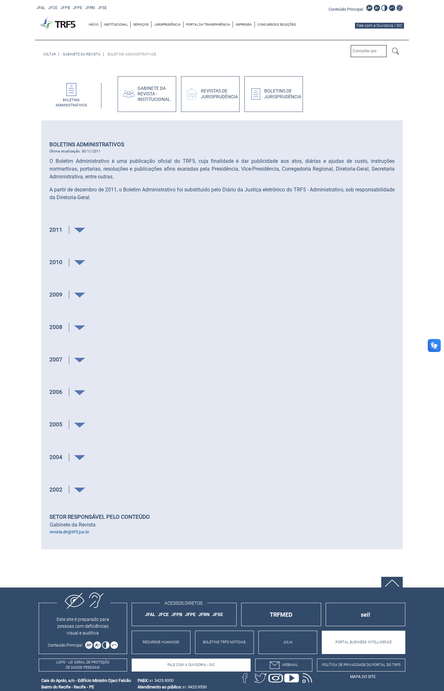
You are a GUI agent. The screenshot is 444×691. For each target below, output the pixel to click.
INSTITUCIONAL (116, 24)
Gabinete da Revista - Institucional (153, 94)
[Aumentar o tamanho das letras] (369, 8)
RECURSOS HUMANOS (161, 642)
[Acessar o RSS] (307, 678)
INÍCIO (93, 24)
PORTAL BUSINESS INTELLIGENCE (363, 642)
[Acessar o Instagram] (276, 678)
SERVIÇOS (141, 24)
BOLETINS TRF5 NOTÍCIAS (224, 642)
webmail (290, 665)
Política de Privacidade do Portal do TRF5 (361, 665)
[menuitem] (93, 24)
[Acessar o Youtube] (291, 678)
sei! (365, 614)
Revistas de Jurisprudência (219, 93)
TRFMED (281, 614)
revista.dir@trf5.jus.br (69, 531)
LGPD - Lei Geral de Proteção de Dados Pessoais (82, 665)
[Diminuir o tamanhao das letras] (377, 8)
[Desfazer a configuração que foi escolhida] (392, 8)
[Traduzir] (400, 8)
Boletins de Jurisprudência (282, 93)
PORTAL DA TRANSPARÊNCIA (208, 24)
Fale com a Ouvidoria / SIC (379, 25)
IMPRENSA (244, 24)
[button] (79, 230)
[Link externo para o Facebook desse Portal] (245, 678)
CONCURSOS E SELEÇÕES (276, 24)
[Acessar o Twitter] (260, 678)
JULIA (288, 642)
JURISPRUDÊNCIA (167, 24)
